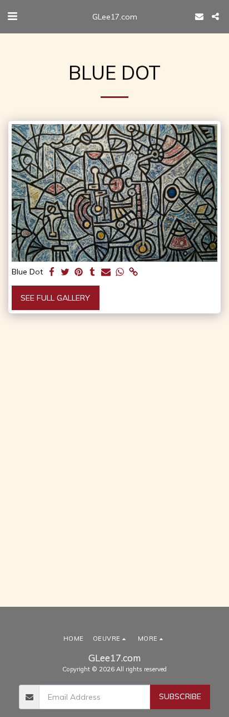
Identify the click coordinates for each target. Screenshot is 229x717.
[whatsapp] (120, 272)
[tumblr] (93, 272)
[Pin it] (79, 272)
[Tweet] (66, 272)
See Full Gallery (55, 298)
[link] (133, 272)
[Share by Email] (106, 272)
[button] (12, 16)
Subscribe (180, 696)
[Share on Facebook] (52, 272)
